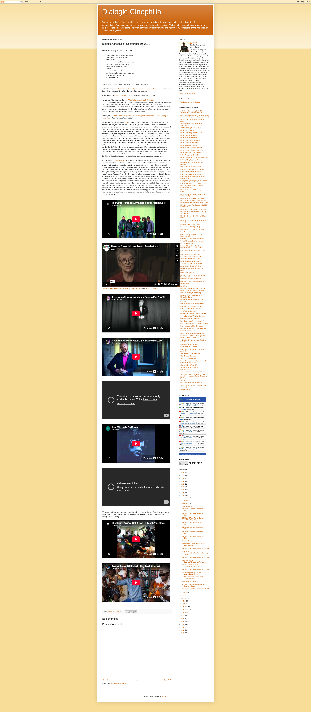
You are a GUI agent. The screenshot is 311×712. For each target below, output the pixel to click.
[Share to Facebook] (133, 611)
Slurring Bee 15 (187, 541)
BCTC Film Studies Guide (188, 135)
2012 (183, 630)
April (184, 604)
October (185, 503)
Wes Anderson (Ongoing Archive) (191, 383)
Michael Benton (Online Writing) (190, 293)
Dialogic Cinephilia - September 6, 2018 (195, 548)
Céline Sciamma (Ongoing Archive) (192, 169)
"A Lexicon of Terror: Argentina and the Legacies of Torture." (139, 89)
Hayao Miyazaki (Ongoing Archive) (191, 241)
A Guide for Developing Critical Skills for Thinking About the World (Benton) (193, 112)
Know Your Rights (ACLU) (189, 273)
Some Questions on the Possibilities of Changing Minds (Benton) (193, 362)
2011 (183, 633)
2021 (183, 487)
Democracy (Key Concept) (188, 405)
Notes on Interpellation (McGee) (190, 309)
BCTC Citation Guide (187, 130)
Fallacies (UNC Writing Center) (190, 224)
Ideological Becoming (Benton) (190, 261)
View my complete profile (187, 93)
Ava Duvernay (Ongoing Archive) (191, 128)
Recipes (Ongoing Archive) (189, 344)
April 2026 (183, 409)
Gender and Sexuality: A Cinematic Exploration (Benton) (191, 235)
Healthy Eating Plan (187, 243)
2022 (183, 484)
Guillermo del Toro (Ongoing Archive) (192, 238)
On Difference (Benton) (188, 311)
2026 (183, 473)
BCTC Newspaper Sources (189, 145)
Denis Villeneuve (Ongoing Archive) (192, 174)
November (186, 501)
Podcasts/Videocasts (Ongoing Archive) (193, 328)
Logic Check (184, 284)
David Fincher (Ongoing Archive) (191, 171)
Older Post (167, 680)
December (186, 498)
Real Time (191, 454)
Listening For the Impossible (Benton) (192, 281)
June (184, 598)
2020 (183, 490)
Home (137, 680)
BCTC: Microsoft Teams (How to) (191, 152)
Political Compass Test (187, 331)
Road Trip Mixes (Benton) (188, 347)
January (185, 612)
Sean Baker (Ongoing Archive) (190, 353)
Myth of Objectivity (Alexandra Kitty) (192, 304)
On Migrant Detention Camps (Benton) (193, 314)
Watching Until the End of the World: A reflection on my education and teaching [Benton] (193, 376)
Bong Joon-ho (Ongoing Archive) (191, 167)
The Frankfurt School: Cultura (188, 437)
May (184, 601)
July (184, 595)
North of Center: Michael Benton (191, 306)
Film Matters (184, 232)
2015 (183, 621)
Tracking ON (199, 454)
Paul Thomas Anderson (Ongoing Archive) (194, 323)
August (184, 592)
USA (181, 419)
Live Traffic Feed (192, 399)
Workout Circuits (185, 389)
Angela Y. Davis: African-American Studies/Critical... (193, 585)
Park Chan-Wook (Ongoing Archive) (192, 321)
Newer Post (106, 680)
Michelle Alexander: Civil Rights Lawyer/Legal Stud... (192, 573)
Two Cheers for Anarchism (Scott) (191, 372)
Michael (195, 42)
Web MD (183, 380)
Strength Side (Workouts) (188, 365)
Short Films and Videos (188, 356)
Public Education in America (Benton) (192, 333)
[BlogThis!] (129, 611)
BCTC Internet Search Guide (189, 138)
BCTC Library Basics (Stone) (189, 142)
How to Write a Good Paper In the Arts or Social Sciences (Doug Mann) (193, 257)
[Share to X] (131, 611)
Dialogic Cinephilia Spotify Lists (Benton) (193, 181)
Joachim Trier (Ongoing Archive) (191, 263)
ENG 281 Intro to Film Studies (188, 413)
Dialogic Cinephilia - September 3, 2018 (195, 589)
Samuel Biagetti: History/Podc (188, 423)
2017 (183, 616)
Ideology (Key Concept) (190, 581)
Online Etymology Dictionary (189, 318)
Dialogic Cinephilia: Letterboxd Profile (192, 183)
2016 (183, 619)
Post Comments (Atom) (118, 683)
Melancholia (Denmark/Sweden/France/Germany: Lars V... (195, 553)
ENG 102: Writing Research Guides (192, 198)
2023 (183, 481)
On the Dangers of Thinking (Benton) (192, 316)
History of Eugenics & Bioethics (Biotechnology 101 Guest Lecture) (191, 247)
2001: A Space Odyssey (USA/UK (190, 449)
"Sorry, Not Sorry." (122, 95)
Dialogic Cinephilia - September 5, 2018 (195, 557)
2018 (183, 495)
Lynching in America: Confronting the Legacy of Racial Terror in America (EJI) (193, 289)
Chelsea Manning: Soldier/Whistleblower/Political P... (194, 561)
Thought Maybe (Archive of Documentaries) (189, 368)
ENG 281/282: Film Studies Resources (193, 209)
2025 (183, 475)
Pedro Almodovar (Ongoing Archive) (192, 326)
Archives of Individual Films (188, 443)
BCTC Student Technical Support (191, 147)
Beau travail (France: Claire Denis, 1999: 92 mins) (193, 544)
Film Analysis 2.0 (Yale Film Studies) (192, 229)
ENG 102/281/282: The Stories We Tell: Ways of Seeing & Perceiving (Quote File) (194, 201)
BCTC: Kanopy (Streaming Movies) (191, 150)
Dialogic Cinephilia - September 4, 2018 (195, 569)
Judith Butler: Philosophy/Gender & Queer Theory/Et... (193, 577)
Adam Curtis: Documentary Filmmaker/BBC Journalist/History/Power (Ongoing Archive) (194, 116)
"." (127, 122)
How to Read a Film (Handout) (190, 254)
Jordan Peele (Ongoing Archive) (191, 266)
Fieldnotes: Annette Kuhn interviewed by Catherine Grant (122, 289)
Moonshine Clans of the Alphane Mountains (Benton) (191, 296)
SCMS (148, 289)
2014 (183, 624)
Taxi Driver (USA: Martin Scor (188, 432)
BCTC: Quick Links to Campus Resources (194, 157)
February (185, 609)
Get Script (185, 454)
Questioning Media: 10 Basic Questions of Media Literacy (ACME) (194, 336)
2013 (183, 627)
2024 (183, 478)
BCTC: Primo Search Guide (189, 155)
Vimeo (155, 289)
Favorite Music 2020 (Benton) (190, 227)
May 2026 (187, 427)
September (186, 506)
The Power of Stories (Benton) (190, 102)
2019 (183, 492)
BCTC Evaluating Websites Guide (191, 133)
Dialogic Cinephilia (131, 12)
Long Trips (183, 286)
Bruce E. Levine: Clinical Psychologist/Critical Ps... (191, 565)
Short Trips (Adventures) (188, 358)
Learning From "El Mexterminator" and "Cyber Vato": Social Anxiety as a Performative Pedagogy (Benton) (193, 277)
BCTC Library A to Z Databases (190, 140)
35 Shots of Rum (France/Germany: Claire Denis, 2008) (193, 519)
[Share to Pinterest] (135, 611)
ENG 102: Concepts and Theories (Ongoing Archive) (191, 186)
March (184, 607)
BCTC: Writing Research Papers (191, 160)
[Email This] (126, 611)
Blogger (164, 696)
